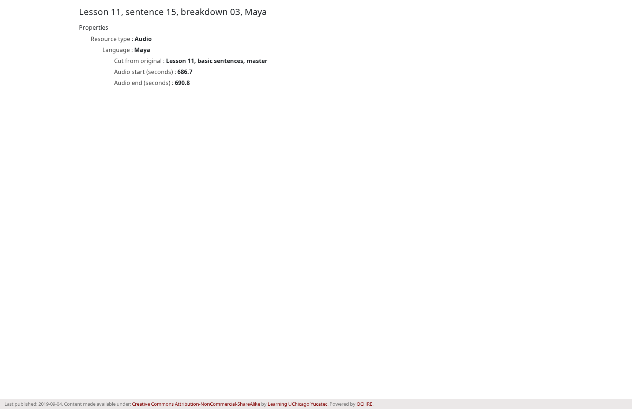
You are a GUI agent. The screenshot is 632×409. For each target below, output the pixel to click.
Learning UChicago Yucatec (297, 404)
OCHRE (364, 404)
